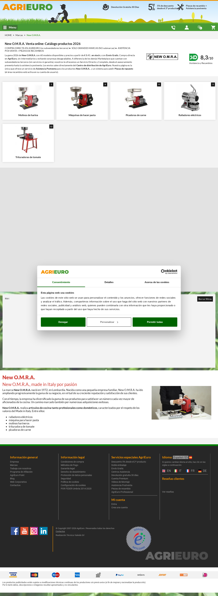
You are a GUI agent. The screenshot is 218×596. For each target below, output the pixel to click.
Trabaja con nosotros (20, 468)
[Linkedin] (43, 539)
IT (179, 471)
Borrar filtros (205, 299)
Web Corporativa (18, 482)
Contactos (15, 485)
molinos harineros (19, 423)
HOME (8, 35)
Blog (12, 478)
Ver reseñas (168, 492)
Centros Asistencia (120, 472)
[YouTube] (24, 539)
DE (204, 471)
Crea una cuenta (119, 507)
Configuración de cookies (73, 485)
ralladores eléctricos (21, 417)
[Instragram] (34, 539)
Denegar (63, 322)
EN (168, 471)
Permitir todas (155, 322)
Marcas (19, 35)
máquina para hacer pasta (24, 420)
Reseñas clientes (173, 478)
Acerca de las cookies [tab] (157, 282)
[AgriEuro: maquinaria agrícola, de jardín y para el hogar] (36, 7)
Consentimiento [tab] (61, 282)
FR (192, 471)
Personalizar (107, 322)
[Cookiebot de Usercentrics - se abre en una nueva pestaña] (163, 271)
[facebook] (15, 539)
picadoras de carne (20, 429)
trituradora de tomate (21, 426)
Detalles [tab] (109, 282)
